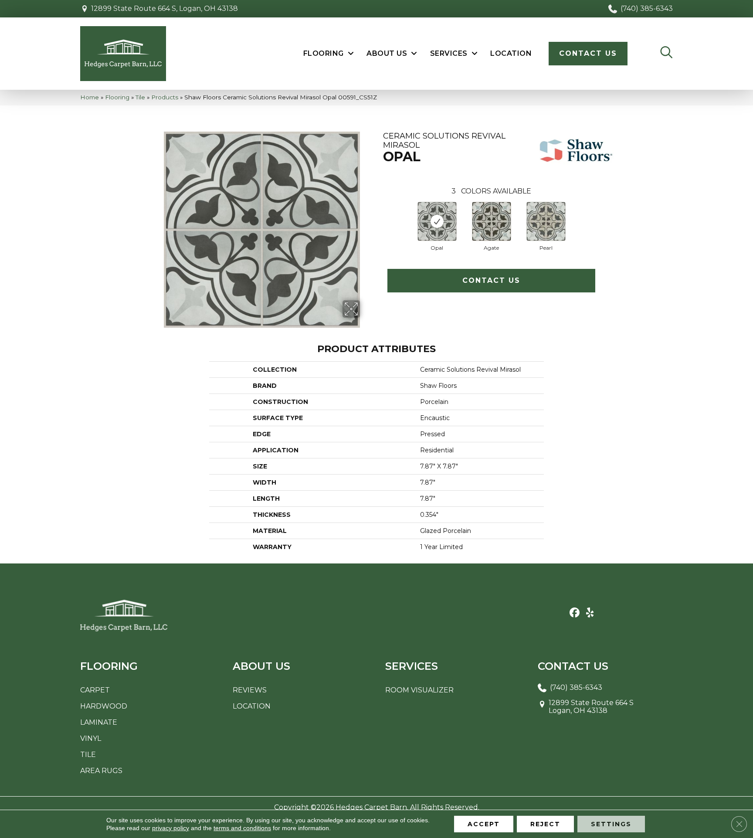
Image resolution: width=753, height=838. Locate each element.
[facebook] (574, 613)
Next (604, 218)
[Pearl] (546, 221)
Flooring (117, 97)
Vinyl (90, 738)
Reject (545, 824)
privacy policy (170, 827)
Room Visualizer (419, 690)
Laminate (98, 722)
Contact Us (491, 280)
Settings (611, 824)
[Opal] (437, 221)
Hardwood (103, 706)
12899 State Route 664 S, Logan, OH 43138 (164, 8)
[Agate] (491, 221)
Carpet (95, 690)
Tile (140, 97)
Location (252, 706)
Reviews (250, 690)
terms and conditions (242, 827)
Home (89, 97)
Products (164, 97)
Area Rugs (101, 771)
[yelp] (589, 613)
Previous (378, 218)
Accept (484, 824)
